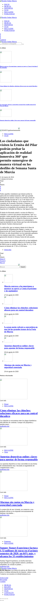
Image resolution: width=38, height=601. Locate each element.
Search (23, 267)
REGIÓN (7, 587)
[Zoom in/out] (7, 598)
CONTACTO (9, 593)
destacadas (7, 250)
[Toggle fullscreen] (5, 598)
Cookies (2, 581)
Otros (6, 452)
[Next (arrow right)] (3, 600)
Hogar (6, 404)
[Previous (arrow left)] (1, 600)
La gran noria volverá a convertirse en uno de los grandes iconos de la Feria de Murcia (20, 329)
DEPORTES (8, 8)
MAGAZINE (8, 12)
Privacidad (3, 580)
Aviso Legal (4, 578)
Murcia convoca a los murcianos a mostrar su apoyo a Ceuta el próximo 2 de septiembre (20, 288)
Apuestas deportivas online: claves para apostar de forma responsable (18, 120)
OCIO (6, 10)
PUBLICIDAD (9, 14)
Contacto (3, 40)
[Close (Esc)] (1, 598)
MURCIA (7, 6)
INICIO (7, 4)
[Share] (3, 598)
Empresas (7, 541)
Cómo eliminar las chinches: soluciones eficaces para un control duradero (18, 86)
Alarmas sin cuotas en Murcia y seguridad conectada (18, 366)
